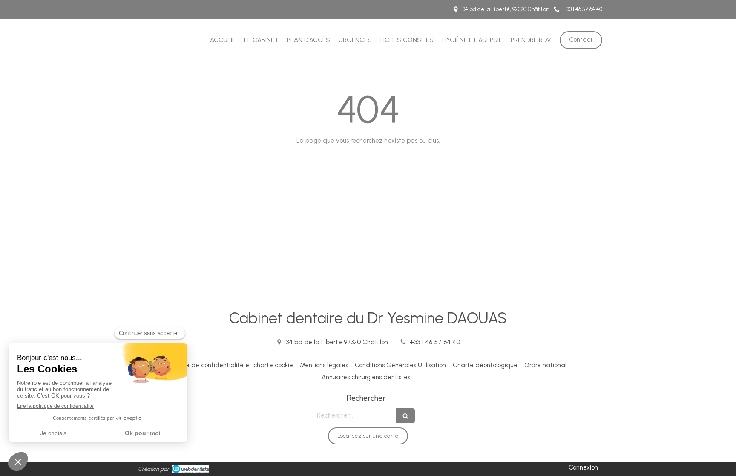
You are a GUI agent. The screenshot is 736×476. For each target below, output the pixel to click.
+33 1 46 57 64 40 (435, 342)
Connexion (583, 467)
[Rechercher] (405, 415)
